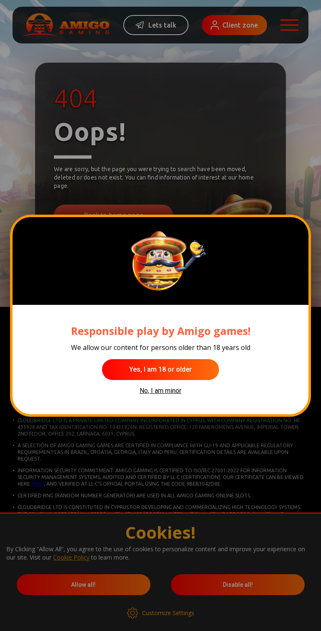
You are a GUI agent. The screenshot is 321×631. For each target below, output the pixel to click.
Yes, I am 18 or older (160, 369)
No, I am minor (160, 391)
